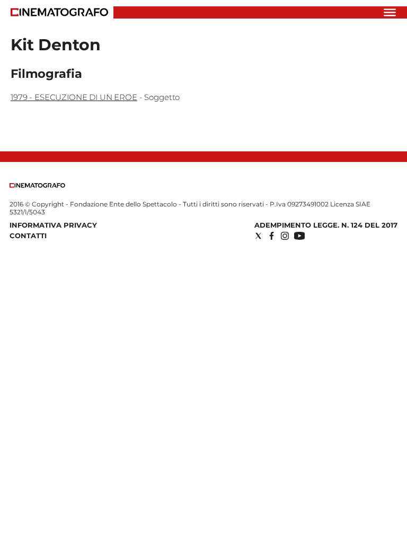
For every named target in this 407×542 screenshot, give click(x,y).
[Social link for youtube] (299, 236)
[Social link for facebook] (272, 236)
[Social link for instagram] (285, 236)
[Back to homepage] (37, 185)
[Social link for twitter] (258, 236)
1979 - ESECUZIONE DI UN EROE (74, 97)
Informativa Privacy (53, 225)
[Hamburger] (390, 12)
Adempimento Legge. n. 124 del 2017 (325, 225)
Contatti (28, 235)
